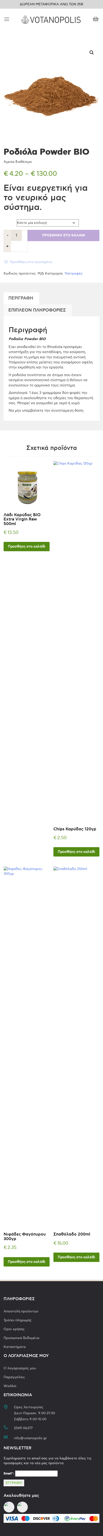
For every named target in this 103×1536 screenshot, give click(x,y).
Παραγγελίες (14, 1377)
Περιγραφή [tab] (20, 298)
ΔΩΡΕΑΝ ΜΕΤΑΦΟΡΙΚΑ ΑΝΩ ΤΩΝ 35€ (51, 4)
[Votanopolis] (51, 19)
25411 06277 (23, 1428)
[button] (91, 52)
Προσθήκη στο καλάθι (63, 235)
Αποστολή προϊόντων (21, 1311)
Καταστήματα (15, 1347)
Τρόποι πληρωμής (18, 1320)
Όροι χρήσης (14, 1329)
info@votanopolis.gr (30, 1438)
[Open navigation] (6, 20)
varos (8, 221)
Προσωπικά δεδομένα (21, 1338)
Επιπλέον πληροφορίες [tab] (37, 310)
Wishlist (10, 1386)
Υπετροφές (73, 273)
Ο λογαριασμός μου (20, 1368)
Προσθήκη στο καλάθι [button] (26, 546)
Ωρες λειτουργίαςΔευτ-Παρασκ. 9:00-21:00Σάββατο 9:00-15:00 (34, 1413)
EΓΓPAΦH (14, 1483)
